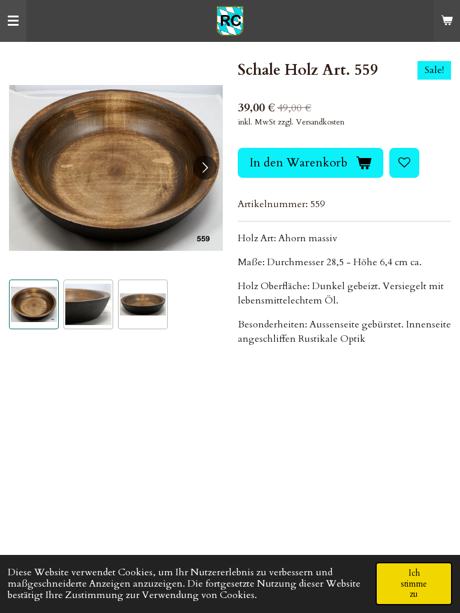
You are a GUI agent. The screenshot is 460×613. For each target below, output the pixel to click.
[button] (34, 304)
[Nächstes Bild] (205, 168)
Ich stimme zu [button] (414, 584)
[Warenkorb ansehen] (447, 21)
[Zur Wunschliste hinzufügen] (404, 163)
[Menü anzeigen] (13, 21)
